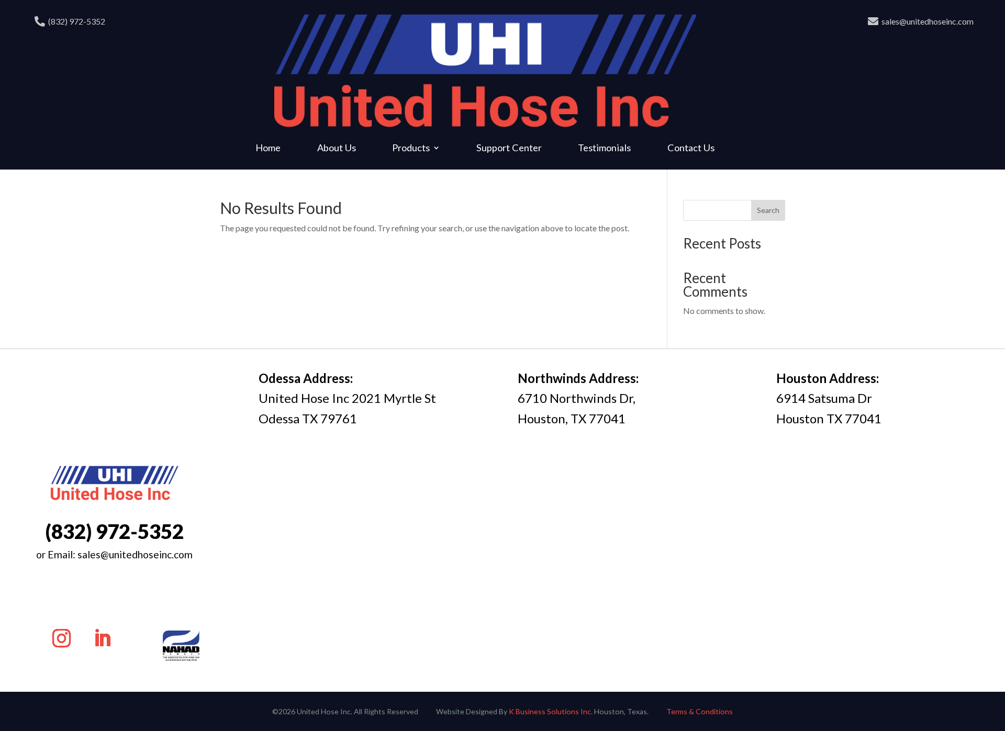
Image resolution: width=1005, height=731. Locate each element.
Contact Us (690, 148)
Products (411, 148)
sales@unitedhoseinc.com (927, 21)
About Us (336, 148)
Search (768, 210)
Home (268, 148)
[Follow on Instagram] (61, 638)
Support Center (509, 148)
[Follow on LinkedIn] (102, 638)
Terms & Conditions (699, 711)
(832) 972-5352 (76, 21)
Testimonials (604, 148)
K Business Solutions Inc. (551, 711)
